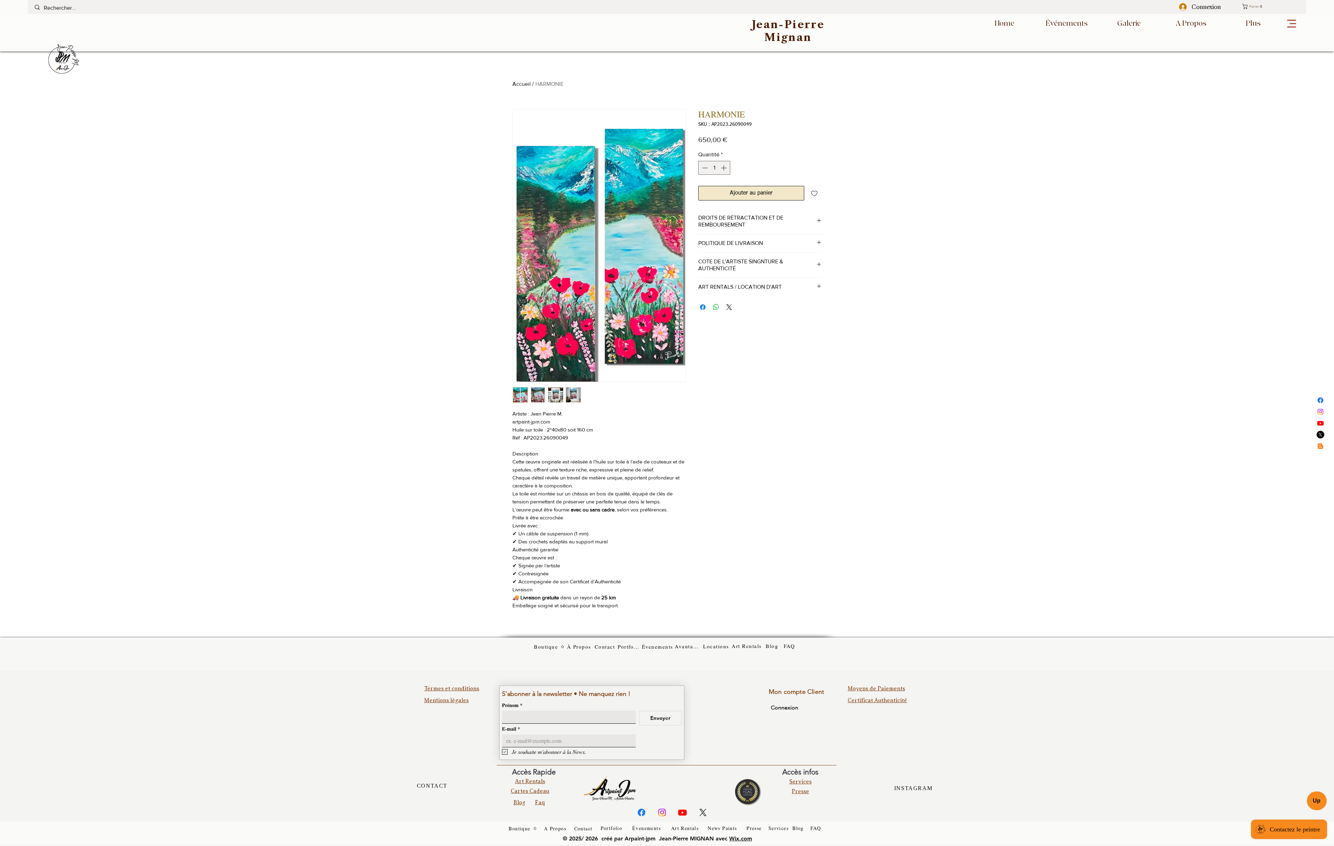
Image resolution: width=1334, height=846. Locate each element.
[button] (1270, 6)
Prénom (512, 705)
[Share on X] (729, 307)
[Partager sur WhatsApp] (716, 307)
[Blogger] (1320, 446)
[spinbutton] (714, 167)
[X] (1320, 434)
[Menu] (1292, 24)
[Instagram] (1320, 412)
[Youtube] (1320, 423)
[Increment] (724, 167)
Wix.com (740, 838)
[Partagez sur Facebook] (703, 307)
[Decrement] (704, 167)
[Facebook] (1320, 400)
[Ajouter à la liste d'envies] (814, 193)
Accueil (521, 84)
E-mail (511, 729)
